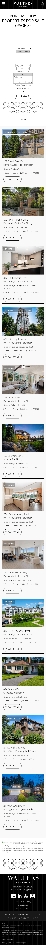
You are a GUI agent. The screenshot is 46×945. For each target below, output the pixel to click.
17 (23, 107)
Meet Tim (9, 914)
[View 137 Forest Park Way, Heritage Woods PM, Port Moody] (23, 143)
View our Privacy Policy (7, 939)
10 (37, 104)
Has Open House (24, 85)
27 (25, 111)
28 (28, 111)
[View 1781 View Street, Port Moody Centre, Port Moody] (23, 379)
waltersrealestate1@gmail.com (23, 889)
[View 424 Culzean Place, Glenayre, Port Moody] (23, 671)
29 (32, 111)
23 (10, 111)
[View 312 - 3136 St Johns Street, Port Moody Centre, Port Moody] (23, 613)
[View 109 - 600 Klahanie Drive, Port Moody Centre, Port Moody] (23, 201)
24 (14, 111)
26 (21, 111)
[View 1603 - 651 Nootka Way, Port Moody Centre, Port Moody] (23, 554)
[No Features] (23, 74)
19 (30, 107)
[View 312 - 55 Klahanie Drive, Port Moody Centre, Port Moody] (23, 260)
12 (5, 107)
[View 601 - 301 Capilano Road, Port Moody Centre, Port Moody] (23, 321)
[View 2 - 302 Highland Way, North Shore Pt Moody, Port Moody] (23, 729)
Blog (35, 918)
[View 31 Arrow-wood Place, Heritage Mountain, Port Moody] (23, 788)
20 (34, 107)
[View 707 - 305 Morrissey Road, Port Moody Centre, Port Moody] (23, 496)
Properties (24, 914)
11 (41, 104)
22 (41, 107)
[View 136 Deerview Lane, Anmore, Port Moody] (23, 438)
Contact (24, 918)
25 (17, 111)
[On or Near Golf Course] (23, 82)
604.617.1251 (28, 887)
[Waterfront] (23, 77)
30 (35, 111)
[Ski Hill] (23, 79)
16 (19, 107)
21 (37, 107)
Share (23, 119)
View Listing (12, 179)
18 (26, 107)
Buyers (12, 918)
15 (15, 107)
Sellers (37, 914)
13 (8, 107)
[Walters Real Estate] (23, 4)
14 (12, 107)
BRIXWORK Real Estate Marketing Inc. (16, 942)
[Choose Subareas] (23, 51)
